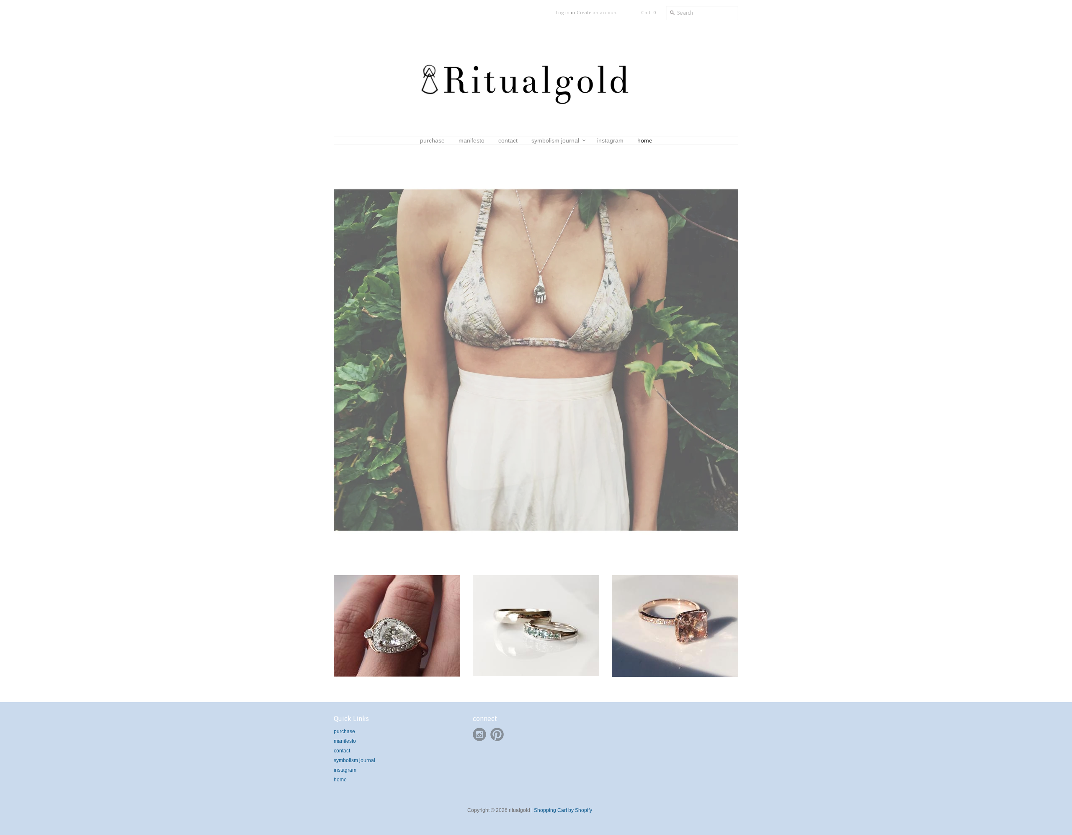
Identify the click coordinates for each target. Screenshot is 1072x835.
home (340, 780)
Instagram (479, 734)
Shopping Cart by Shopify (563, 810)
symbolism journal (354, 760)
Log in (563, 13)
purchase (344, 731)
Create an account (597, 13)
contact (342, 751)
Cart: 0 (648, 13)
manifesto (345, 741)
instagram (345, 770)
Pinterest (497, 734)
